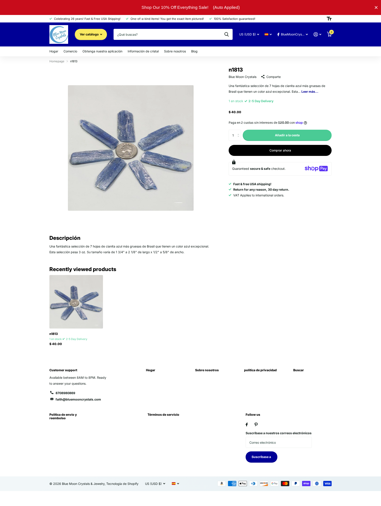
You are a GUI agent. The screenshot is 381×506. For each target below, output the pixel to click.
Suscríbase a (262, 457)
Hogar (53, 51)
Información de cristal (143, 51)
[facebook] (247, 424)
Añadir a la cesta (287, 135)
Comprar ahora (280, 150)
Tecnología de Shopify (122, 484)
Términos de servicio (163, 414)
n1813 (53, 334)
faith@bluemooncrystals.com (78, 399)
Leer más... (309, 91)
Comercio (70, 51)
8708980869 (65, 393)
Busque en (226, 34)
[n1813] (76, 302)
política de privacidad (260, 370)
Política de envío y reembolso (63, 416)
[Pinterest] (256, 425)
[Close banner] (376, 7)
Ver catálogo (89, 34)
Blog (194, 51)
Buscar (298, 370)
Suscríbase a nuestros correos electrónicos (279, 433)
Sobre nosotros (175, 51)
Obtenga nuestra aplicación (102, 51)
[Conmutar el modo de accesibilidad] (329, 19)
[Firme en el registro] (317, 34)
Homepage (56, 61)
